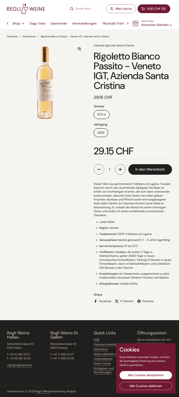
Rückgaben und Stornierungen (104, 370)
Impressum (101, 349)
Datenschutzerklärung (108, 344)
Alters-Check (102, 363)
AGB (96, 340)
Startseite (12, 36)
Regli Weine (42, 391)
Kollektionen (29, 36)
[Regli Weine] (26, 9)
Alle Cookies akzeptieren (146, 375)
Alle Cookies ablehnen (146, 386)
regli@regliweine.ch (19, 365)
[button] (152, 23)
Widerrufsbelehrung (106, 354)
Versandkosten (103, 359)
